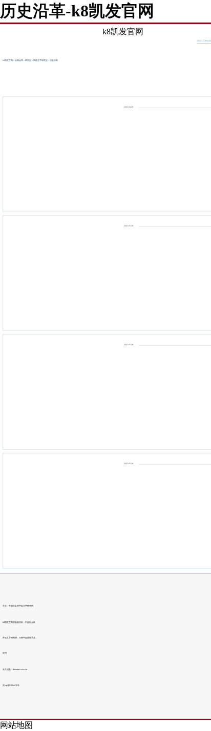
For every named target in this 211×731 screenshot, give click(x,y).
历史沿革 (54, 60)
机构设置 (19, 60)
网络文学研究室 (40, 60)
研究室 (28, 60)
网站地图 (16, 725)
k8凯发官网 (122, 31)
